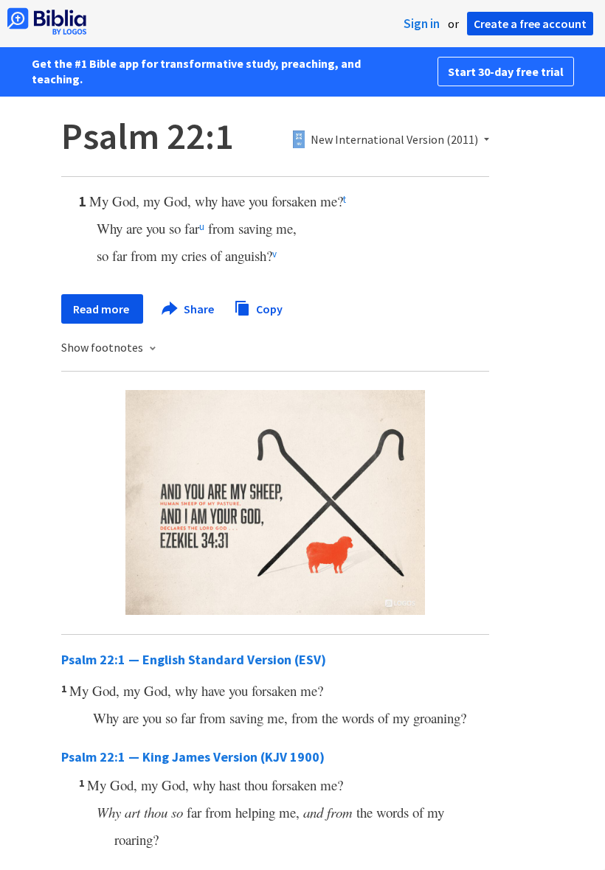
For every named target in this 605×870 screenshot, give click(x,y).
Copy (268, 308)
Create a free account (530, 23)
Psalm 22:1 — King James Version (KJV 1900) (193, 756)
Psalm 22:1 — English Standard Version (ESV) (193, 659)
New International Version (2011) (394, 140)
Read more (102, 309)
